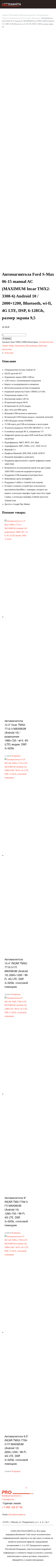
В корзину (7, 338)
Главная (5, 15)
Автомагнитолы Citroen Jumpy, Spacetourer (24, 18)
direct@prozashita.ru (16, 1514)
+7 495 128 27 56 (12, 1507)
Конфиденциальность (11, 1496)
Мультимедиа (14, 15)
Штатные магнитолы (28, 15)
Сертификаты (8, 1499)
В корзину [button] (16, 756)
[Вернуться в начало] (11, 4)
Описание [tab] (9, 353)
